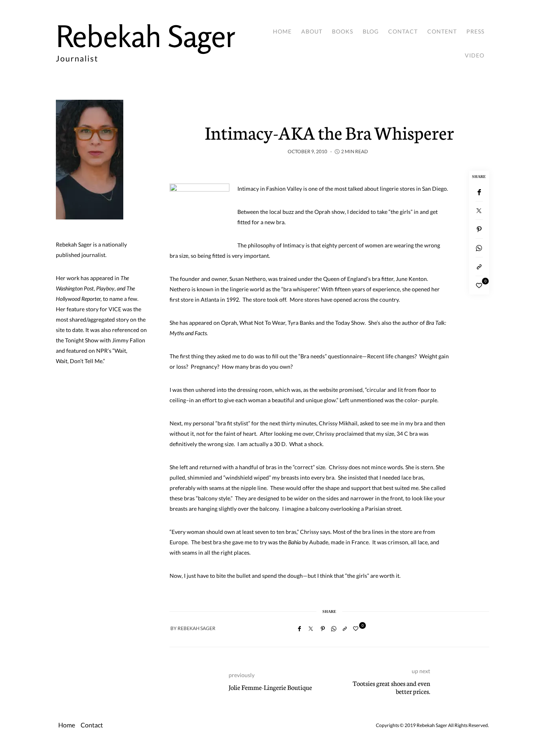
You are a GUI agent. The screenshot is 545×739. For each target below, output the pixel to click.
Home (282, 31)
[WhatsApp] (479, 248)
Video (474, 55)
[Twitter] (479, 211)
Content (442, 31)
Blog (371, 31)
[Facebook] (479, 192)
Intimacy (248, 188)
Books (342, 31)
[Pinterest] (479, 229)
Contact (403, 31)
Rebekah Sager (145, 36)
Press (475, 31)
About (311, 31)
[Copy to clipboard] (479, 266)
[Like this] (479, 285)
